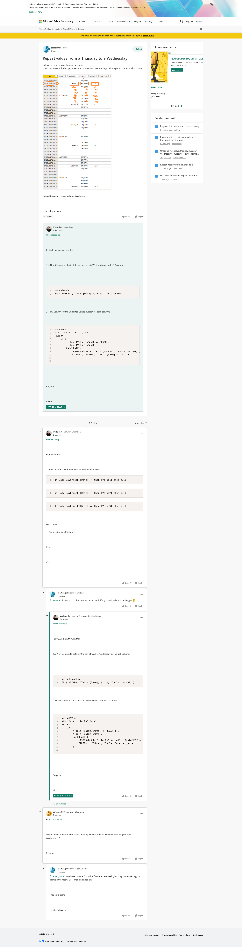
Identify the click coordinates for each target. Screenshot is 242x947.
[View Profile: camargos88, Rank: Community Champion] (49, 813)
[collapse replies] (40, 431)
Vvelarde (57, 227)
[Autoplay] (172, 106)
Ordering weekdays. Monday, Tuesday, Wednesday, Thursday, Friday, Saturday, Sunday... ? (179, 152)
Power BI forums (69, 29)
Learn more (148, 35)
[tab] (175, 106)
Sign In (199, 21)
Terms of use (184, 935)
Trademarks (198, 935)
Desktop (81, 29)
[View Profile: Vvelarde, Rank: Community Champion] (49, 433)
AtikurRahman (179, 157)
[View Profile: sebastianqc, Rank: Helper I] (46, 49)
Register (189, 21)
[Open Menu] (201, 29)
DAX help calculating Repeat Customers (179, 175)
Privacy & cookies (169, 935)
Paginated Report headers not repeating (179, 126)
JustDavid (178, 168)
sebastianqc (56, 47)
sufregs (177, 130)
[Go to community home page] (56, 21)
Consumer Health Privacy (75, 941)
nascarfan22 (176, 179)
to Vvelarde (79, 592)
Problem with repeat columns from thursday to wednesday (177, 138)
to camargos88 (81, 868)
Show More (61, 803)
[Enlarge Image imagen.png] (77, 132)
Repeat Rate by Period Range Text (176, 164)
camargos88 (58, 811)
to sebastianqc (67, 227)
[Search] (181, 21)
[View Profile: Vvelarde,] (49, 229)
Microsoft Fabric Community (49, 29)
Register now (35, 11)
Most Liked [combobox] (141, 423)
